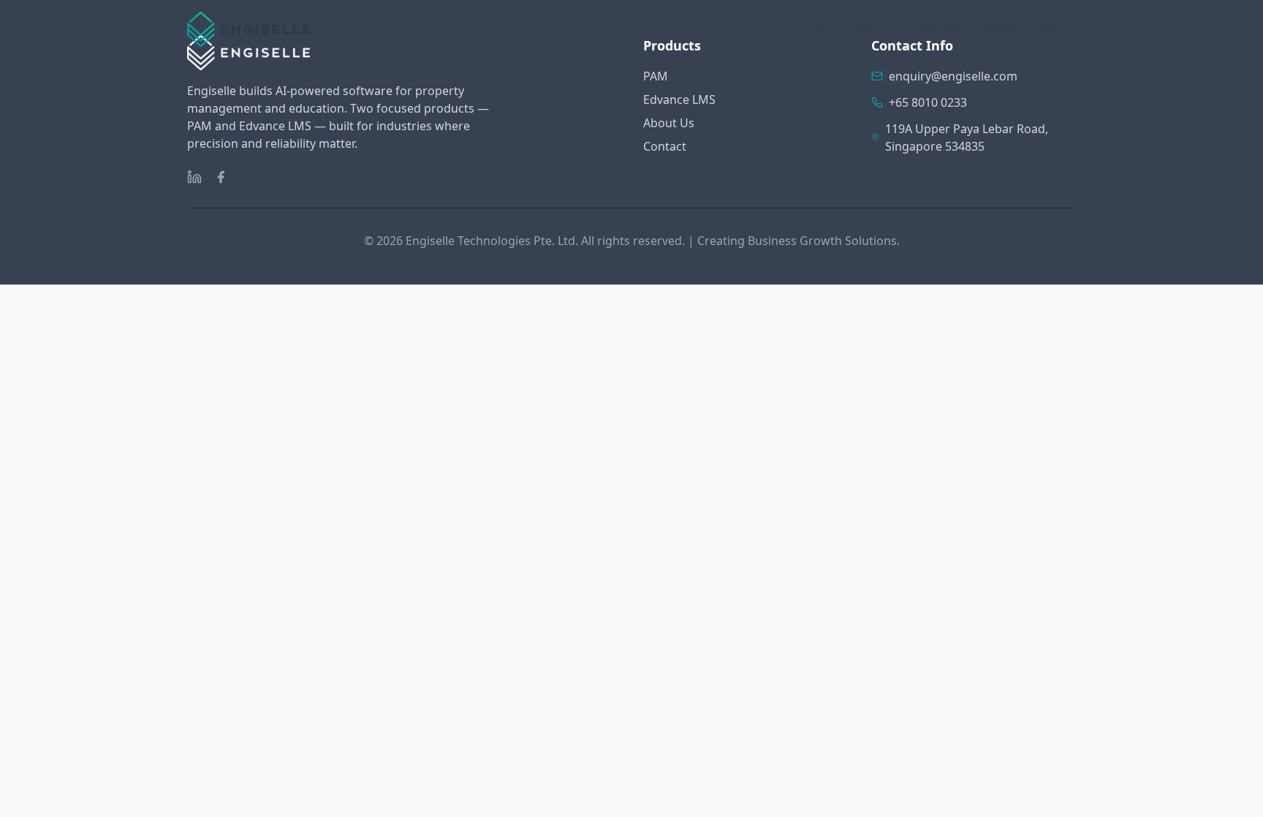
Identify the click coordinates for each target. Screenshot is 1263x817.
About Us (668, 123)
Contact (1057, 29)
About (1000, 29)
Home (816, 29)
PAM (864, 29)
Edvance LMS (930, 29)
